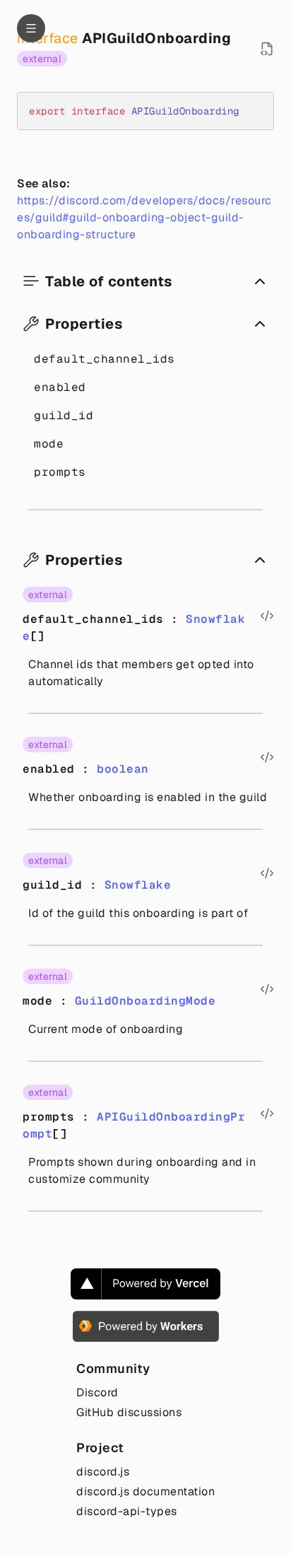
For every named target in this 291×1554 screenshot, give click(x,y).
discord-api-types (126, 1511)
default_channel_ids (104, 358)
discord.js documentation (145, 1491)
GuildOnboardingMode (145, 1000)
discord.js (102, 1471)
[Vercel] (145, 1283)
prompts (60, 472)
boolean (123, 768)
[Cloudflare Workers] (146, 1326)
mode (49, 443)
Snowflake (138, 884)
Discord (97, 1392)
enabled (60, 387)
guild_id (63, 415)
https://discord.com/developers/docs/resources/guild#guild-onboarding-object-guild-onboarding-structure (144, 217)
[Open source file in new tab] (267, 49)
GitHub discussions (129, 1412)
